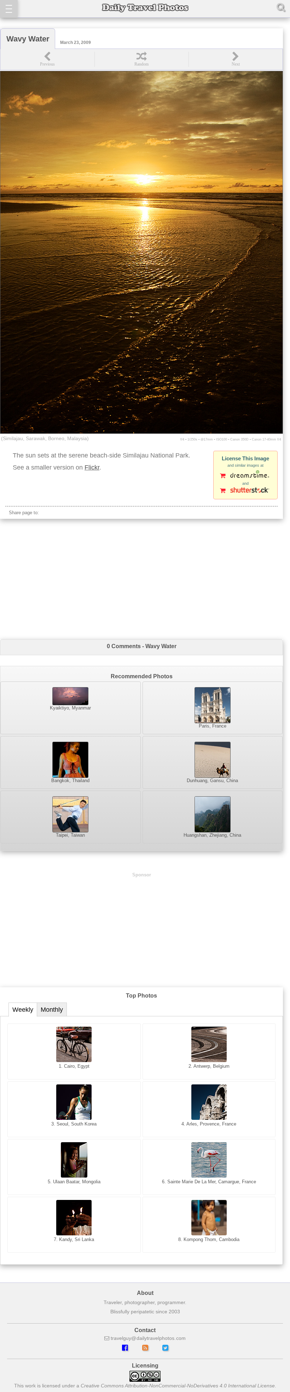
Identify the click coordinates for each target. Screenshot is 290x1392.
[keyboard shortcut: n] (235, 59)
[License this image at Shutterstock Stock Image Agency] (245, 491)
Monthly (52, 1009)
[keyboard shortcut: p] (47, 59)
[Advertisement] (141, 579)
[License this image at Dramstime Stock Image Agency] (245, 476)
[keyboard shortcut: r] (141, 59)
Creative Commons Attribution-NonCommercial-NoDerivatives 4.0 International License (178, 1385)
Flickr (92, 467)
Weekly (22, 1009)
